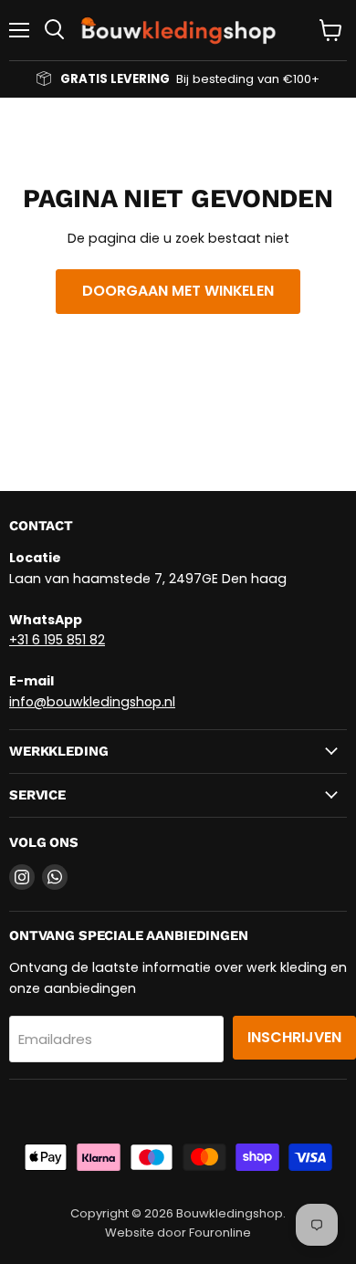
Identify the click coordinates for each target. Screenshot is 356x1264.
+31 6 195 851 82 (57, 640)
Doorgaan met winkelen (178, 290)
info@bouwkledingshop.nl (92, 702)
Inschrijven (294, 1037)
